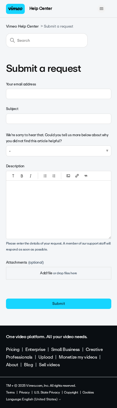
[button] (13, 175)
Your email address (21, 84)
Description (15, 166)
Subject (12, 109)
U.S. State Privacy (47, 392)
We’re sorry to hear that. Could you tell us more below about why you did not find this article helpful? (57, 138)
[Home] (15, 9)
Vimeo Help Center (22, 26)
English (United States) (40, 399)
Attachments (25, 262)
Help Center (40, 8)
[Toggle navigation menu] (101, 8)
